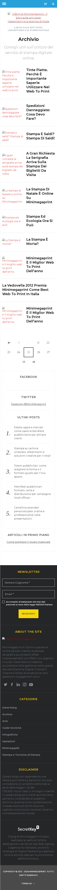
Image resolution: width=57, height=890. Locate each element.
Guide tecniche (11, 727)
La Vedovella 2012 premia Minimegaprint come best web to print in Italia (25, 289)
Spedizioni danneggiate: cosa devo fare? (38, 112)
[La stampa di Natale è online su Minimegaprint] (12, 196)
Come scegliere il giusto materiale (28, 541)
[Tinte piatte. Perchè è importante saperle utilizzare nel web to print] (12, 81)
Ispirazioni (8, 741)
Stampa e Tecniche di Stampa (21, 754)
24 (18, 352)
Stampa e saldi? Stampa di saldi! (40, 136)
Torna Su (26, 883)
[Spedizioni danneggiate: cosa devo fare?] (12, 112)
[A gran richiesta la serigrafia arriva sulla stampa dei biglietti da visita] (12, 165)
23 (8, 352)
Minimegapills (10, 748)
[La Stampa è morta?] (12, 242)
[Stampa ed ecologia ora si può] (12, 221)
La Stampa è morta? (37, 241)
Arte (5, 721)
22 (48, 342)
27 (48, 352)
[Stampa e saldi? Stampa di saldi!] (12, 136)
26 (38, 352)
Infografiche (10, 734)
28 (23, 361)
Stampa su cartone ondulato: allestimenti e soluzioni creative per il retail (32, 452)
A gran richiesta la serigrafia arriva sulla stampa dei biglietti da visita (40, 164)
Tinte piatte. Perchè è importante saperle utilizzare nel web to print (38, 80)
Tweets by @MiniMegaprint (28, 404)
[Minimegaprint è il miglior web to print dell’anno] (12, 265)
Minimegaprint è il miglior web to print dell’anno (40, 264)
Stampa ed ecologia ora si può (39, 220)
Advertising (9, 707)
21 (38, 342)
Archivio (7, 714)
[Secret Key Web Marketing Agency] (28, 829)
